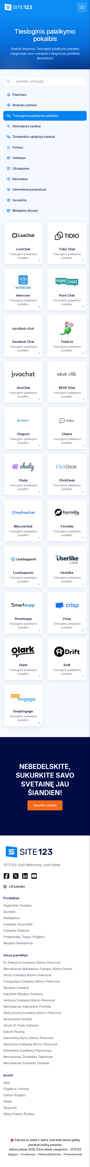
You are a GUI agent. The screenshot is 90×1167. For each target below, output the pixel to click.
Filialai (7, 1101)
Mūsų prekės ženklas (19, 1114)
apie (6, 1082)
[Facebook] (7, 876)
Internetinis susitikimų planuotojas (27, 1050)
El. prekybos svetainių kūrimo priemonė (31, 963)
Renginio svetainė (16, 988)
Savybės (9, 912)
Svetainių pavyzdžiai (17, 924)
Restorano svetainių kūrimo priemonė (30, 1044)
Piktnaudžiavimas (49, 1154)
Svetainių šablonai (16, 930)
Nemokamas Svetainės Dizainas (26, 1063)
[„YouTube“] (34, 876)
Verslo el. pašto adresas (21, 1025)
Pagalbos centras (16, 1089)
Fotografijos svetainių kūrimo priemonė (31, 981)
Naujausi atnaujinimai (18, 943)
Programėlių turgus (24, 937)
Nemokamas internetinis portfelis (27, 1006)
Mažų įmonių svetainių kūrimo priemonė (32, 1013)
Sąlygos (13, 1154)
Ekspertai (10, 1108)
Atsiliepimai (11, 918)
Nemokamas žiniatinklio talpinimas (28, 1057)
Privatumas (28, 1154)
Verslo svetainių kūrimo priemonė (27, 975)
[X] (16, 876)
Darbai (14, 1095)
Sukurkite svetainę (45, 805)
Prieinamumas (73, 1154)
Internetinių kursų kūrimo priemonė (28, 1038)
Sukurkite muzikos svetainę (23, 994)
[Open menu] (82, 7)
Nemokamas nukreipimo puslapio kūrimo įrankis (37, 969)
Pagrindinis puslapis (17, 905)
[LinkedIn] (25, 876)
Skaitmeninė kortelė (17, 1019)
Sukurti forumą (13, 1032)
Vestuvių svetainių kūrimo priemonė (29, 1000)
